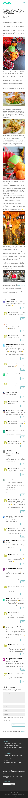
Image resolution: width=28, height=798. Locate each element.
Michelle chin (9, 323)
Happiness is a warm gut (12, 626)
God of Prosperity (15, 187)
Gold (5, 762)
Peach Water (9, 430)
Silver (5, 758)
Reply (23, 307)
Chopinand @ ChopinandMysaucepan (12, 451)
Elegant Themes (13, 794)
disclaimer (13, 777)
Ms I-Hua (6, 16)
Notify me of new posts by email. (11, 720)
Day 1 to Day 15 (21, 285)
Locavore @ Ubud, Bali (8, 743)
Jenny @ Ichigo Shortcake (12, 344)
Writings (20, 16)
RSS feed (14, 773)
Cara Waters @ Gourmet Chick (14, 516)
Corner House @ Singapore (9, 745)
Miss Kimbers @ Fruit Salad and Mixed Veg (14, 659)
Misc (16, 16)
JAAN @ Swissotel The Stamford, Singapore (13, 747)
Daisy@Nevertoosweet (12, 568)
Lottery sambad (7, 755)
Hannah (8, 410)
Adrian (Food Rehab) (11, 540)
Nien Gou (20, 138)
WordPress (14, 796)
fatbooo (8, 392)
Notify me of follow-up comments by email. (13, 717)
